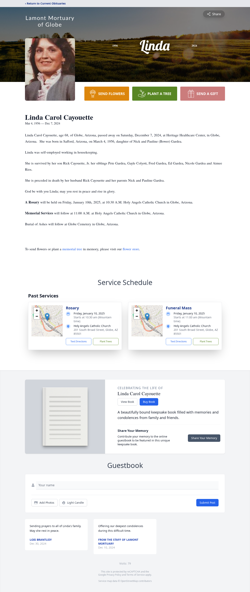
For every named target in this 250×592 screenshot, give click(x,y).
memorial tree (72, 249)
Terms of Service (136, 574)
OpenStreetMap (129, 581)
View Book (127, 402)
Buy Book (149, 402)
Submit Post (207, 502)
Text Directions (79, 341)
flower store (131, 249)
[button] (47, 317)
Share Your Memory (204, 438)
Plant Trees (106, 341)
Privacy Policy (114, 574)
